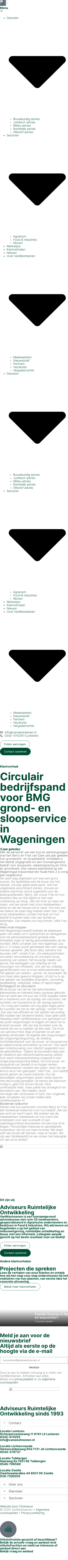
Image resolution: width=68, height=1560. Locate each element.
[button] (4, 1310)
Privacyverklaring (33, 1513)
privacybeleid (24, 1379)
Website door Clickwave (16, 1506)
